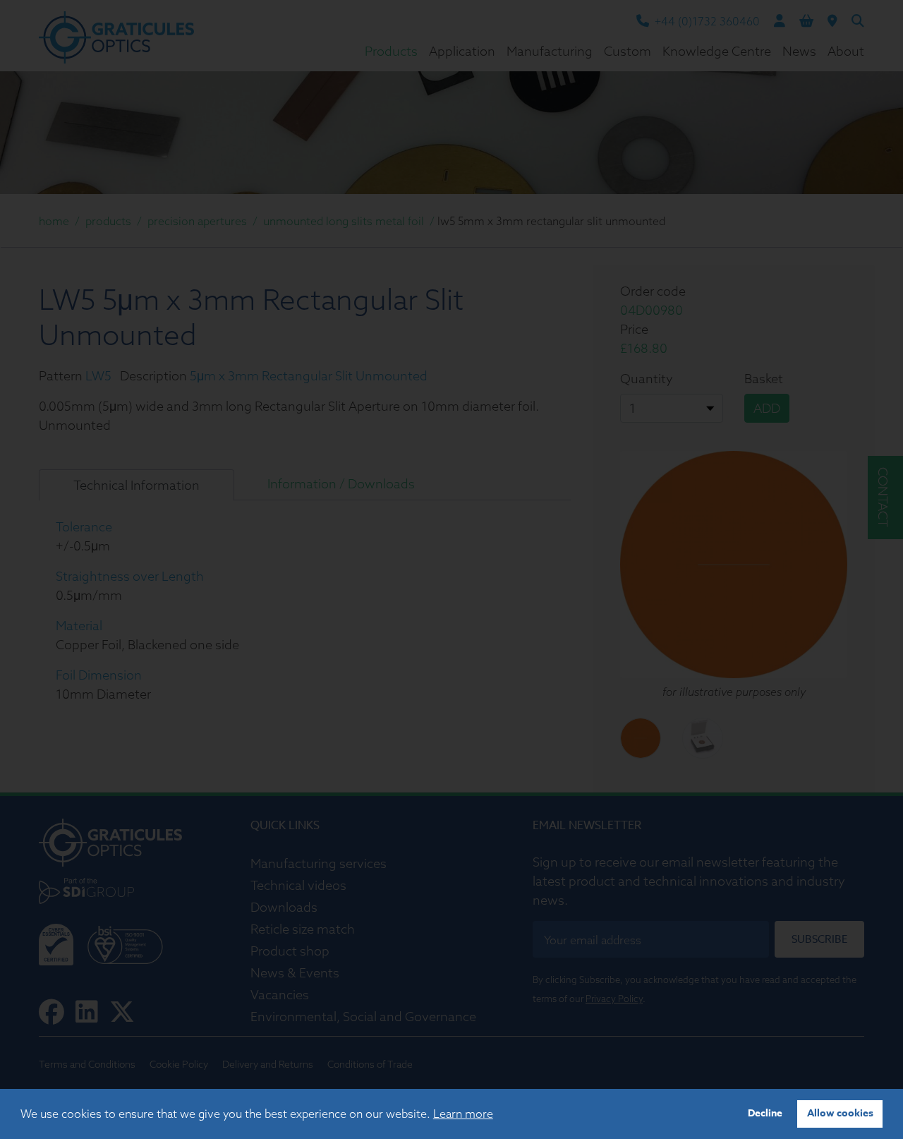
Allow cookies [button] (840, 1113)
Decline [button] (765, 1113)
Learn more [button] (463, 1114)
